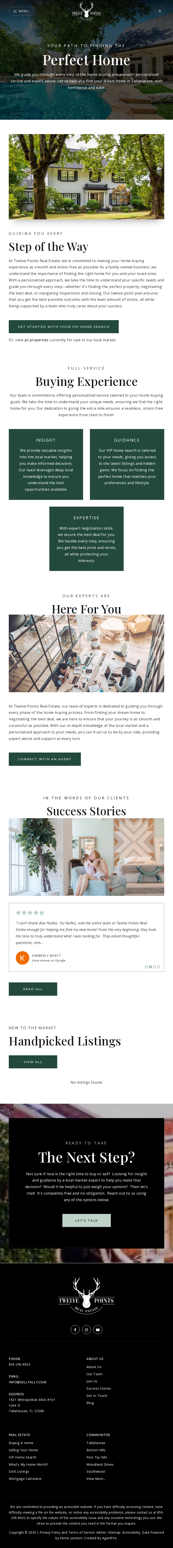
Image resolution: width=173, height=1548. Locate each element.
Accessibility (131, 1532)
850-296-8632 (19, 1364)
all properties (36, 339)
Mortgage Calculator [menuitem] (25, 1478)
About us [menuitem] (93, 1367)
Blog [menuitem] (90, 1403)
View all (33, 1062)
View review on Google (49, 960)
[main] (86, 631)
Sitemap (114, 1532)
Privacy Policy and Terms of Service (67, 1532)
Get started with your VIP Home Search (63, 326)
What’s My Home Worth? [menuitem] (28, 1464)
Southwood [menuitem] (95, 1471)
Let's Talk (86, 1220)
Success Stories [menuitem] (98, 1388)
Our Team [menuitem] (94, 1374)
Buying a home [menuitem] (21, 1443)
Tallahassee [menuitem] (95, 1443)
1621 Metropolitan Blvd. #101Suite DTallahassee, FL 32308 (32, 1405)
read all (33, 989)
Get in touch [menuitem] (96, 1395)
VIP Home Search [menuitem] (22, 1457)
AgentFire (109, 1538)
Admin (101, 1532)
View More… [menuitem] (96, 1478)
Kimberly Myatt (46, 955)
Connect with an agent (45, 759)
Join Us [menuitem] (92, 1381)
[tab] (146, 967)
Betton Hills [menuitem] (95, 1450)
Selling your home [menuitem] (23, 1450)
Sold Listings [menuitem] (19, 1471)
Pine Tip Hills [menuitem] (96, 1457)
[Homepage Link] (86, 10)
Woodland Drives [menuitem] (100, 1464)
